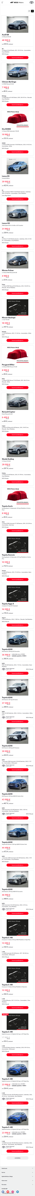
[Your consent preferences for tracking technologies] (8, 1193)
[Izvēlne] (2, 2)
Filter (32, 11)
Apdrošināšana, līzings (7, 1176)
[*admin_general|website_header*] (32, 2)
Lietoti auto (4, 1168)
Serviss (3, 1172)
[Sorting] (29, 11)
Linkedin (17, 1192)
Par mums (4, 1184)
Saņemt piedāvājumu (17, 57)
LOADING (17, 1158)
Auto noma (4, 1180)
